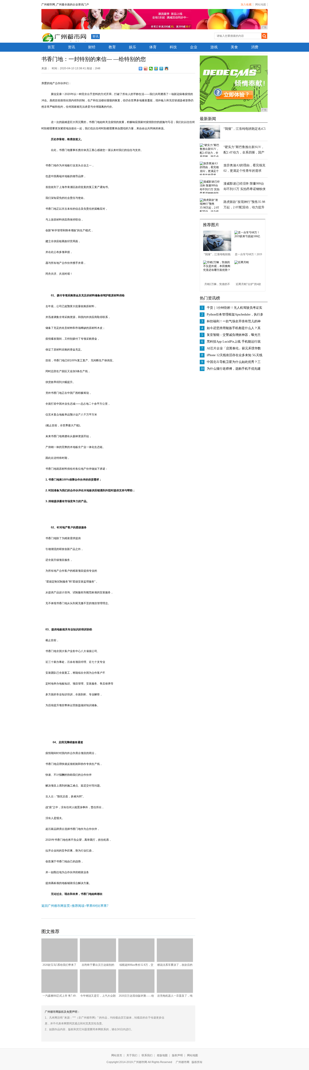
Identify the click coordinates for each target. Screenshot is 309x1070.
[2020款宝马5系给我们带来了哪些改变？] (59, 961)
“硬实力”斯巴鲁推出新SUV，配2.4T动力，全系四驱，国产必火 (243, 152)
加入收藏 (246, 4)
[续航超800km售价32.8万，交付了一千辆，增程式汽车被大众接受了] (136, 961)
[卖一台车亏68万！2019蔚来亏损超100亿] (248, 236)
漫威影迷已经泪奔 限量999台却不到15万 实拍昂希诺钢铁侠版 (244, 189)
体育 (153, 47)
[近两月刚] (241, 262)
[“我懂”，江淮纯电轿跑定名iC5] (210, 137)
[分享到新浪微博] (146, 68)
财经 (91, 47)
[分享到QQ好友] (167, 68)
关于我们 (131, 1055)
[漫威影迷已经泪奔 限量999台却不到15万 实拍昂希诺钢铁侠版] (210, 193)
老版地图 (162, 1055)
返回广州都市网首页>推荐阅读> (63, 906)
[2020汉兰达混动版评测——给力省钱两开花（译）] (136, 991)
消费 (254, 47)
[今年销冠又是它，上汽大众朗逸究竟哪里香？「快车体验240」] (98, 991)
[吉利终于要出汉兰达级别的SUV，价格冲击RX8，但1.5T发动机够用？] (98, 961)
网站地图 (260, 4)
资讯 (95, 36)
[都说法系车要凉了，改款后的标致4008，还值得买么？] (175, 961)
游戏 (214, 47)
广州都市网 (182, 1062)
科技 (173, 47)
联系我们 (147, 1055)
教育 (112, 47)
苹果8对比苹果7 (97, 906)
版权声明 (177, 1055)
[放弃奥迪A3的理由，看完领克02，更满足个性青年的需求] (210, 174)
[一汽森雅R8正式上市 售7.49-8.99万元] (59, 991)
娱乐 (132, 47)
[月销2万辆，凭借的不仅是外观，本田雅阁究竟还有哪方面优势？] (217, 270)
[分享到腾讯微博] (161, 68)
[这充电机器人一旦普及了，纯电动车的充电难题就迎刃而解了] (175, 991)
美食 (234, 47)
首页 (51, 47)
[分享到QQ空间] (156, 68)
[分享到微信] (151, 68)
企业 (193, 47)
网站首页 (116, 1055)
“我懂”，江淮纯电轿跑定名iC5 (244, 128)
